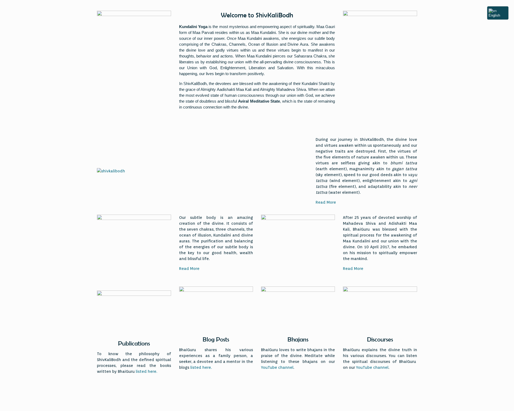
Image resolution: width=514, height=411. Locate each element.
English (494, 15)
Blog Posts (216, 339)
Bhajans (298, 339)
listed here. (146, 371)
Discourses (380, 339)
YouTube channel (277, 367)
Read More (326, 202)
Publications (134, 343)
